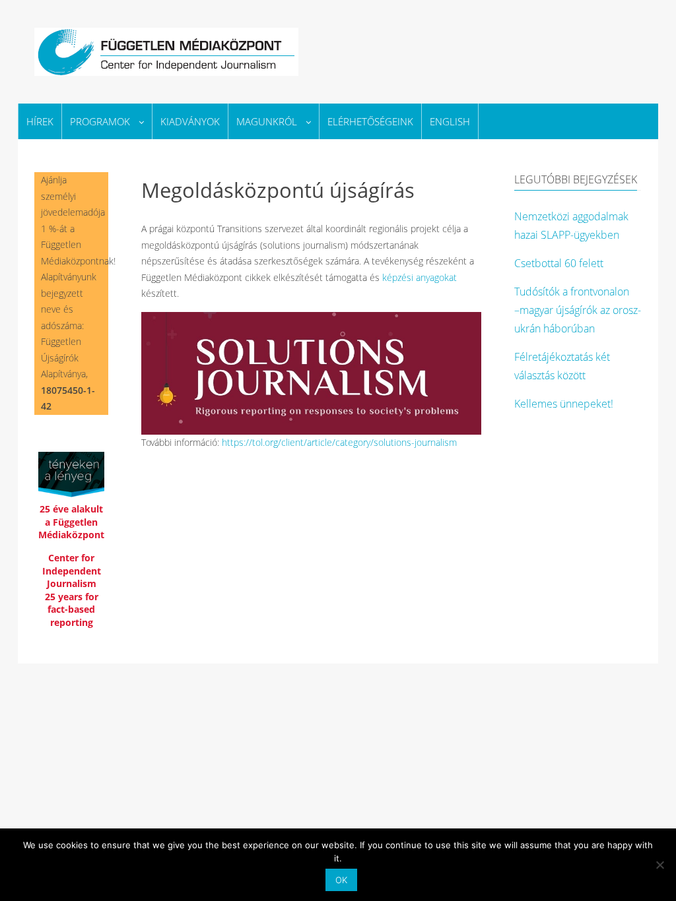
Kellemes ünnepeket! (563, 403)
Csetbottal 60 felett (558, 263)
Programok (100, 121)
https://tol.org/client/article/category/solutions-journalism (339, 442)
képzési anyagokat (419, 277)
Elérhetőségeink (370, 121)
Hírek (39, 121)
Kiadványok (190, 121)
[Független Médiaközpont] (166, 50)
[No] (659, 864)
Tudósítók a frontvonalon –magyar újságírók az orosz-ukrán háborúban (577, 310)
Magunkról (266, 121)
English (450, 121)
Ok (341, 880)
